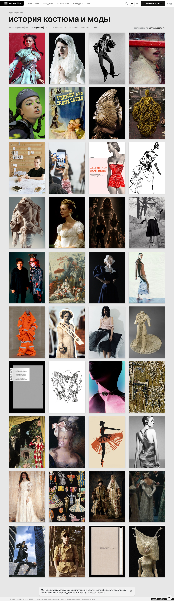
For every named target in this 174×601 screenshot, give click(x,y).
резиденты (48, 3)
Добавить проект (153, 3)
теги (37, 3)
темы (29, 3)
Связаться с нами (88, 599)
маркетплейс (63, 3)
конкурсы (78, 3)
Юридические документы (70, 599)
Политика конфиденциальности (47, 599)
